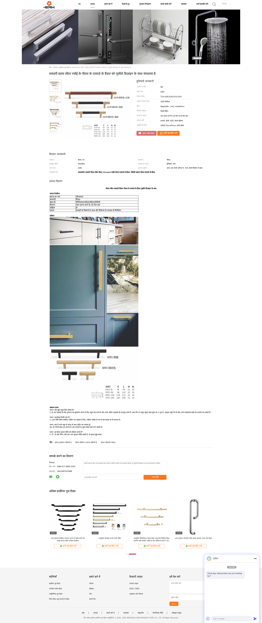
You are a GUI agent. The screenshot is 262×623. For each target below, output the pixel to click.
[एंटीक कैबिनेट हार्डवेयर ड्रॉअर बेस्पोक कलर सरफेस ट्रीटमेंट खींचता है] (67, 516)
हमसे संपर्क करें (166, 4)
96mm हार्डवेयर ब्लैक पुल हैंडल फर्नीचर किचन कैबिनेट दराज (151, 539)
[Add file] (208, 619)
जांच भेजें (155, 477)
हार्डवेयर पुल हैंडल (54, 583)
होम (83, 613)
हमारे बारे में (108, 4)
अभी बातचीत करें (202, 4)
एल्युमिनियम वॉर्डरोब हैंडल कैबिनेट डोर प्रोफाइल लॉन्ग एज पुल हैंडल (110, 539)
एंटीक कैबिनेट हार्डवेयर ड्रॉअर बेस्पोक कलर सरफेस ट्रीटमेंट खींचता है (67, 539)
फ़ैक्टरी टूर (126, 4)
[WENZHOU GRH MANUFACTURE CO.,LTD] (48, 4)
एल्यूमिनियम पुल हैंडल (55, 594)
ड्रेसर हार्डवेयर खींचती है (63, 442)
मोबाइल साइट (176, 613)
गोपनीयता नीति (158, 613)
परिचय (91, 583)
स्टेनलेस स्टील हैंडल (55, 589)
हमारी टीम (92, 599)
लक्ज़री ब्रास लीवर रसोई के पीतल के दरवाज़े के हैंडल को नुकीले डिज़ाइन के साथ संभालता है (101, 67)
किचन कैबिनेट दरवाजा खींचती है (86, 442)
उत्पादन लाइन (133, 583)
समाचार (184, 4)
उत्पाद (92, 4)
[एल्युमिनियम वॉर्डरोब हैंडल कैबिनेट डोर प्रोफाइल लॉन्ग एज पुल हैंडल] (109, 516)
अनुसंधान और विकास (136, 594)
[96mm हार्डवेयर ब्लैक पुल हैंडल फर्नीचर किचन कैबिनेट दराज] (151, 516)
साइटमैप (141, 613)
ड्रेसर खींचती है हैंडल (108, 442)
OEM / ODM (134, 589)
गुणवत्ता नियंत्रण (145, 4)
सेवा (90, 594)
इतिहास (91, 589)
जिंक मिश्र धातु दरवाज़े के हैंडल (59, 599)
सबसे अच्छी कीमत (148, 133)
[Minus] (255, 558)
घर (79, 4)
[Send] (255, 619)
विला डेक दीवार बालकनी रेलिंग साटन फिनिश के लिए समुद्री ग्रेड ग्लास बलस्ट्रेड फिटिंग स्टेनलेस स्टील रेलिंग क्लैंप (193, 539)
